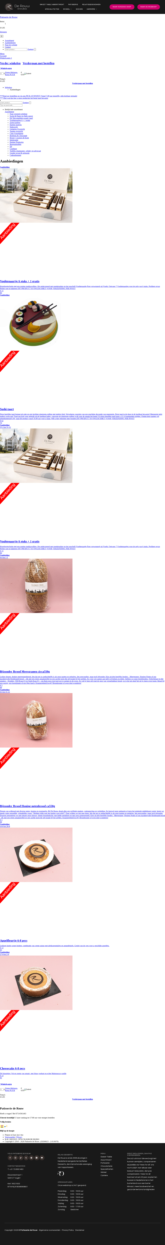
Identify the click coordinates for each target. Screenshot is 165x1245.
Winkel (66, 9)
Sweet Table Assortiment (52, 4)
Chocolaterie (106, 1166)
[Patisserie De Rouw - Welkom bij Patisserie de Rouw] (17, 7)
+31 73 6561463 (16, 1169)
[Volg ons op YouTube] (41, 1157)
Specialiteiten (52, 9)
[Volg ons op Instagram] (15, 1157)
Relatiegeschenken (91, 4)
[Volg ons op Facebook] (10, 1157)
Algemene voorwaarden (49, 1230)
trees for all (145, 1165)
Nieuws (79, 9)
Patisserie (73, 4)
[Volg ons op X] (26, 1157)
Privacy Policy (68, 1230)
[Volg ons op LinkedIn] (36, 1157)
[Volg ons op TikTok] (20, 1157)
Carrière (91, 9)
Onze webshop (64, 1185)
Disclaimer (79, 1230)
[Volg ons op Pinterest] (31, 1157)
